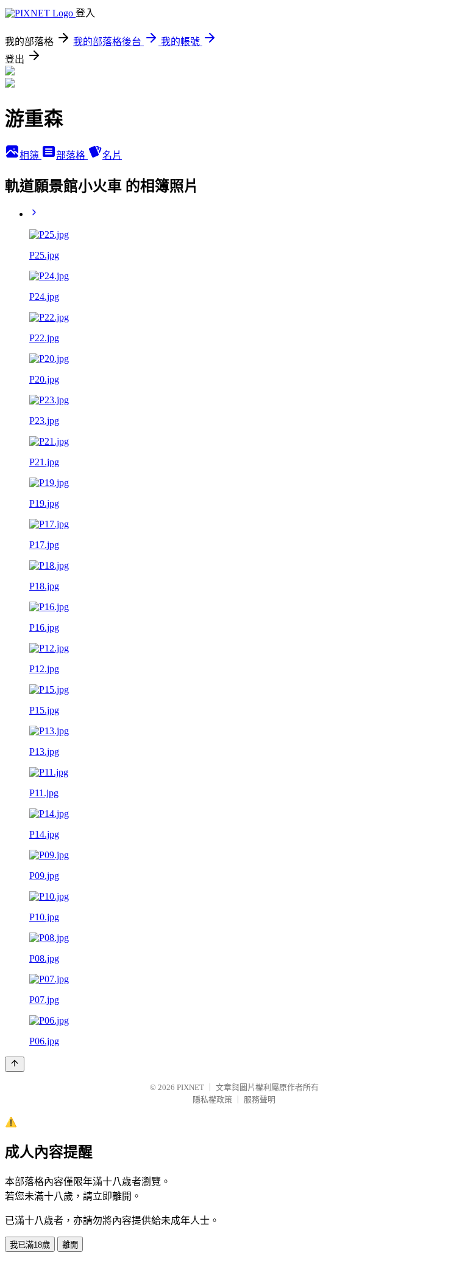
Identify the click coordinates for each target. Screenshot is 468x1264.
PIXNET (190, 1087)
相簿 (30, 155)
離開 (70, 1244)
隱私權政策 (212, 1099)
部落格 (72, 155)
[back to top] (14, 1064)
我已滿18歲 (30, 1244)
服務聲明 (259, 1099)
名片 (112, 155)
